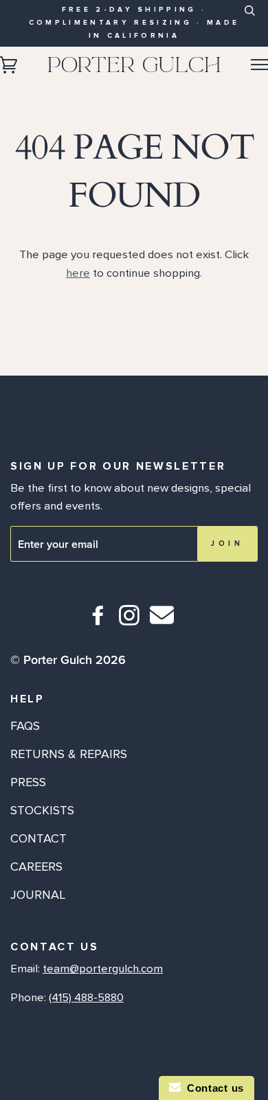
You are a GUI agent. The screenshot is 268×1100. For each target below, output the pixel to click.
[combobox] (249, 21)
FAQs (25, 725)
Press (28, 782)
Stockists (42, 810)
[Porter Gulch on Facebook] (98, 621)
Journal (37, 894)
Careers (36, 866)
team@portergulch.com (103, 969)
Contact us (212, 1088)
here (78, 273)
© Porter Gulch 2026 (68, 659)
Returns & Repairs (68, 753)
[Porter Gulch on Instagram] (129, 621)
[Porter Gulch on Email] (162, 624)
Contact (38, 838)
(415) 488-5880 (86, 998)
